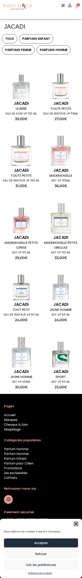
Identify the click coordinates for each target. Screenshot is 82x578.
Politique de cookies (40, 573)
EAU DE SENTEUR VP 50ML (60, 114)
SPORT (61, 377)
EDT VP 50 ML (21, 252)
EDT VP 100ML (61, 180)
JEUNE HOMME (61, 309)
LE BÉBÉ (21, 108)
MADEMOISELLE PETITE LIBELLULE (60, 245)
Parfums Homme (53, 50)
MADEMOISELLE (60, 175)
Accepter (41, 543)
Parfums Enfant (36, 38)
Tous (9, 38)
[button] (76, 524)
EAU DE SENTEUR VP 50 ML (21, 315)
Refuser (41, 554)
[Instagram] (8, 499)
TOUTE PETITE (60, 108)
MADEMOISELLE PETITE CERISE (21, 245)
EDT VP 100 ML (60, 252)
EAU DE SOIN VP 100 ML (21, 114)
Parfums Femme (18, 50)
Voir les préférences (41, 565)
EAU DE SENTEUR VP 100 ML (21, 180)
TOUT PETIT (21, 309)
